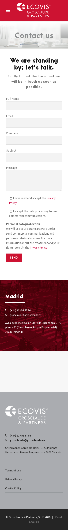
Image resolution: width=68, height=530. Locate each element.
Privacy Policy (38, 248)
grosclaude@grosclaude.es (25, 315)
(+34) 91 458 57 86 (20, 310)
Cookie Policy (13, 488)
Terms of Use (13, 470)
